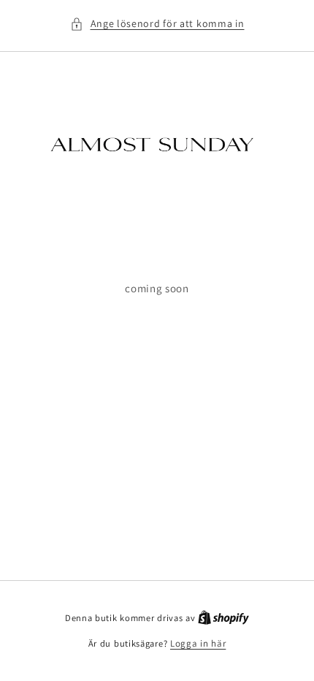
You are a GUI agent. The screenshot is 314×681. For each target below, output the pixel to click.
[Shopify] (223, 618)
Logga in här (198, 643)
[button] (157, 24)
